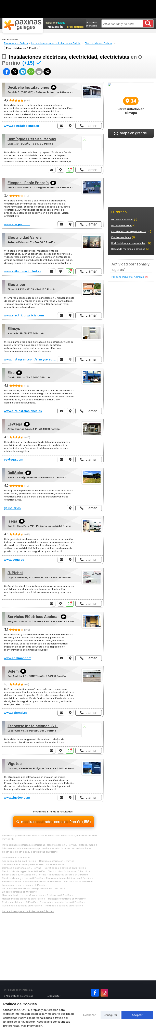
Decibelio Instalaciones (28, 87)
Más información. (32, 1025)
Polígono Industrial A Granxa (128, 276)
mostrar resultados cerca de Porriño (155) (56, 822)
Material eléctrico (121, 225)
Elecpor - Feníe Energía (28, 183)
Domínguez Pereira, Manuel (32, 139)
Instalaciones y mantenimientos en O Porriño (28, 911)
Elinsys (14, 328)
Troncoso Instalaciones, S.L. (33, 726)
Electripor (17, 284)
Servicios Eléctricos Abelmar (33, 616)
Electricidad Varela (25, 237)
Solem (13, 671)
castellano (51, 22)
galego (61, 22)
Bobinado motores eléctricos (128, 249)
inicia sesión (55, 26)
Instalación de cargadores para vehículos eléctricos (129, 231)
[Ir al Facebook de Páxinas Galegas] (95, 993)
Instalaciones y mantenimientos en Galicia (55, 43)
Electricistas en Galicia (98, 43)
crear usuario (75, 26)
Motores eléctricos (122, 219)
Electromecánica (121, 237)
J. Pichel (15, 573)
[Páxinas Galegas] (22, 25)
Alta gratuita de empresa (19, 996)
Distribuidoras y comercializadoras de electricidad (129, 243)
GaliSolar (16, 473)
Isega (12, 521)
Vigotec (15, 763)
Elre (11, 372)
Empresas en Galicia (16, 43)
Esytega (15, 424)
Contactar (54, 996)
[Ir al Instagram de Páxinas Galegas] (104, 993)
